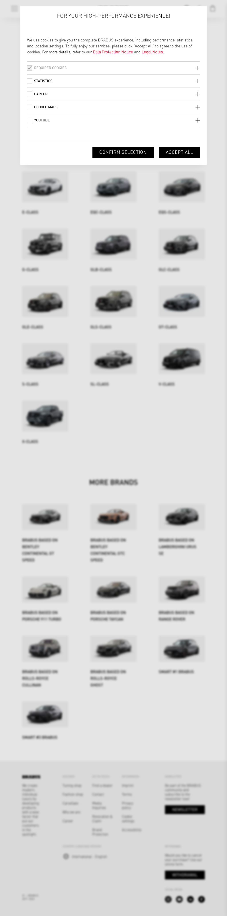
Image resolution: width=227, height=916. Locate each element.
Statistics (43, 80)
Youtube (42, 120)
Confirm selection (123, 152)
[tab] (113, 67)
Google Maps (45, 106)
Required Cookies (50, 67)
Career (40, 93)
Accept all (179, 152)
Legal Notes (152, 52)
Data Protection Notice (113, 52)
